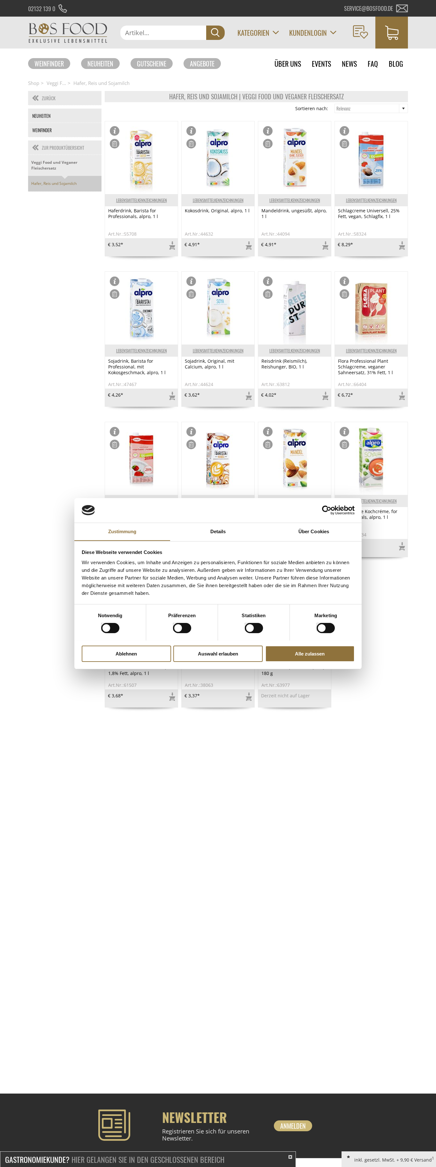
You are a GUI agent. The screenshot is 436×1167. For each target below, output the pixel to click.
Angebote (202, 63)
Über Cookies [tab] (313, 531)
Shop (33, 83)
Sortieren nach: (311, 108)
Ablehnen (126, 653)
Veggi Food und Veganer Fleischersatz (54, 165)
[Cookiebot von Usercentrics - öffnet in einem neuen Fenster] (327, 510)
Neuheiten (100, 63)
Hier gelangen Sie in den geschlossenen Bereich (114, 1159)
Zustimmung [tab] (122, 531)
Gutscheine (151, 63)
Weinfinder (49, 63)
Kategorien (253, 32)
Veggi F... (56, 83)
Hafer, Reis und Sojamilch (101, 83)
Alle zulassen (310, 653)
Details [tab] (218, 531)
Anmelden (293, 1126)
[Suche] (215, 33)
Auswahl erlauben (218, 653)
